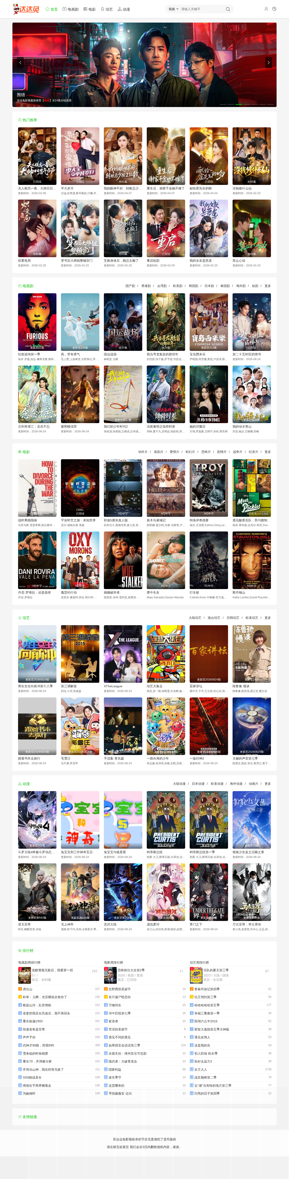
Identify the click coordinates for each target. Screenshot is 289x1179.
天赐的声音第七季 (245, 758)
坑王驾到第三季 (205, 997)
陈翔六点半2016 (205, 1021)
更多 (268, 286)
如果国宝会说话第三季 (124, 1045)
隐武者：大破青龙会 (123, 1061)
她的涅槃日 (197, 426)
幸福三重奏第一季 (207, 1013)
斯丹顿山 (239, 592)
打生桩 (194, 592)
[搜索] (228, 9)
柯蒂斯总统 (155, 852)
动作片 (143, 452)
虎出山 (27, 989)
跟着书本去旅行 (29, 758)
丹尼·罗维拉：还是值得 (34, 592)
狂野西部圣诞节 (120, 989)
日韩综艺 (233, 618)
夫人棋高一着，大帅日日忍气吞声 (37, 188)
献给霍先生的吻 (201, 188)
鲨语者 (113, 1021)
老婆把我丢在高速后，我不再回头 (46, 1013)
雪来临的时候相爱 (35, 1053)
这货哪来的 (116, 1085)
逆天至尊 (24, 924)
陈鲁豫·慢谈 (241, 686)
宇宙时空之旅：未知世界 (78, 520)
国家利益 (115, 1069)
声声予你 (29, 1037)
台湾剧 (162, 286)
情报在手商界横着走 (37, 1085)
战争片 (237, 452)
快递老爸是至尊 (34, 1029)
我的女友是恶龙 (201, 260)
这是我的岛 (202, 1045)
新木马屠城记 (156, 520)
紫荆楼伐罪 (69, 426)
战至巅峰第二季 (205, 1077)
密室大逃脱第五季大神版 (211, 1029)
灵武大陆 (110, 924)
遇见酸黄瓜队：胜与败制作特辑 (252, 520)
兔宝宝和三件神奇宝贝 (77, 852)
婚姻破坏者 (112, 592)
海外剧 (241, 286)
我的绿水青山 (242, 426)
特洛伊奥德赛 (199, 520)
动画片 (253, 783)
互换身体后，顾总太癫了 (121, 260)
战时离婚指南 (27, 520)
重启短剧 (153, 260)
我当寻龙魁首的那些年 (162, 354)
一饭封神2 (197, 758)
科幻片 (190, 452)
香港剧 (146, 286)
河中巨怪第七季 (120, 1013)
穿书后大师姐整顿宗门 (77, 260)
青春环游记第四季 (207, 989)
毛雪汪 (65, 758)
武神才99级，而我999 (38, 1045)
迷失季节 (115, 1077)
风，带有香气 (70, 354)
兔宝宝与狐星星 (115, 852)
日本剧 (209, 286)
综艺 (109, 9)
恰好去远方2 (203, 1061)
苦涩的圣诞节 (118, 1029)
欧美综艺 (252, 618)
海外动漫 (236, 783)
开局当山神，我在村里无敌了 (43, 1069)
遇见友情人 (202, 1037)
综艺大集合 (155, 686)
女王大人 (200, 1069)
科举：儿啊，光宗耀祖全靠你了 (45, 997)
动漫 (126, 9)
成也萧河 (153, 924)
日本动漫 (198, 783)
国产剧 (130, 286)
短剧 (255, 286)
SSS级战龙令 (32, 1077)
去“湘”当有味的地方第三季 (212, 1085)
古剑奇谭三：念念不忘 (34, 426)
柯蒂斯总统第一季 (202, 852)
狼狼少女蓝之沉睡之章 (248, 852)
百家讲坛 (196, 686)
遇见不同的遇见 (120, 1037)
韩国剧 (193, 286)
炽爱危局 (24, 260)
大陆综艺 (195, 618)
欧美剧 (177, 286)
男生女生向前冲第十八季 (35, 686)
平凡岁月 (67, 188)
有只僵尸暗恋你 (120, 997)
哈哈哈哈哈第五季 (207, 1005)
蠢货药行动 (69, 592)
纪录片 (253, 452)
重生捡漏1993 (33, 1021)
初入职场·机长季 (206, 1053)
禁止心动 (239, 260)
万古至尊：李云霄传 (247, 924)
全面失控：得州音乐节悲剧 (128, 1053)
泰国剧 (225, 286)
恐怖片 (206, 452)
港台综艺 (214, 618)
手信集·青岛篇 (114, 758)
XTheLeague (113, 686)
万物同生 (115, 1005)
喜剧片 (158, 452)
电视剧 (73, 9)
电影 (92, 9)
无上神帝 (67, 924)
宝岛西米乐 (197, 354)
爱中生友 (153, 592)
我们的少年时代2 (116, 426)
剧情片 (222, 452)
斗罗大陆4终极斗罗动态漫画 (37, 852)
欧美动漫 (217, 783)
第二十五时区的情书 (247, 354)
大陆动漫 (179, 783)
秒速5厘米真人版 (116, 520)
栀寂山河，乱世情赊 (37, 1005)
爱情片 (174, 452)
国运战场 (110, 354)
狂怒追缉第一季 (29, 354)
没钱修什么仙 (242, 188)
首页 (54, 9)
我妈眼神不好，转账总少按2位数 (123, 188)
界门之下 (196, 924)
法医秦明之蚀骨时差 (161, 426)
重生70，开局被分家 (37, 1061)
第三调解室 (69, 686)
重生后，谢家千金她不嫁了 (166, 188)
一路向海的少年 (158, 758)
